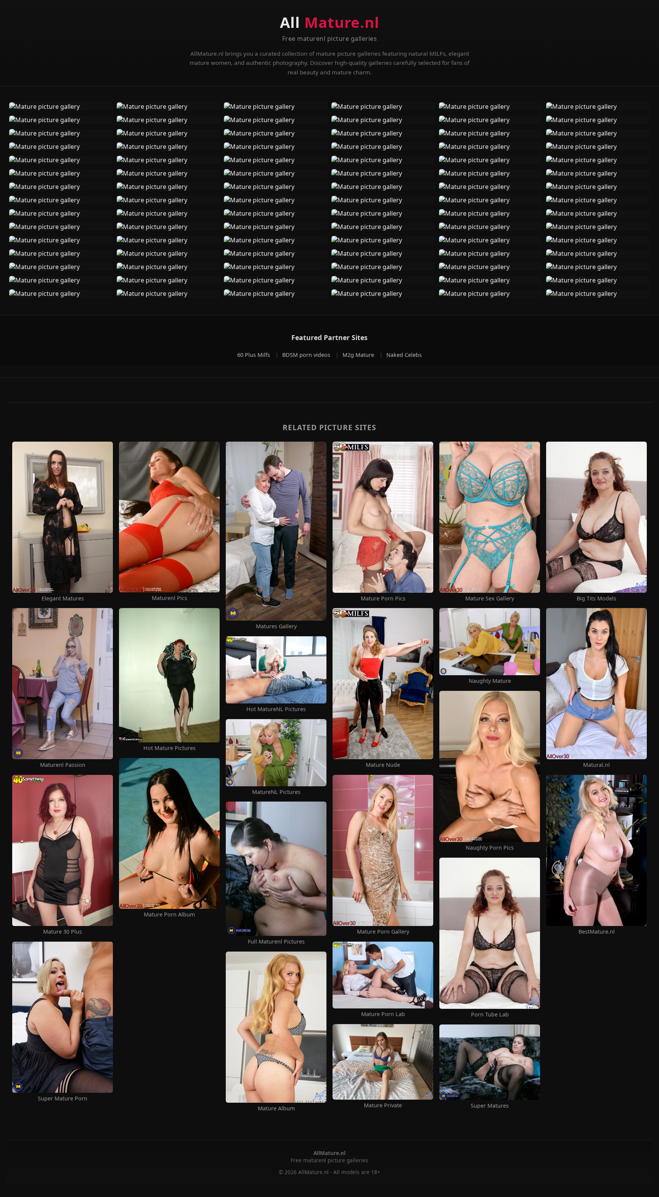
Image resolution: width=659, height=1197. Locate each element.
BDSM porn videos (307, 354)
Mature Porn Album (169, 914)
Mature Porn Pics (383, 598)
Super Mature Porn (62, 1098)
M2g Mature (359, 354)
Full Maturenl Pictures (276, 941)
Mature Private (383, 1105)
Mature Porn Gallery (383, 931)
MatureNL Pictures (276, 792)
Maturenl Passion (62, 764)
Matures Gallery (276, 626)
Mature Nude (383, 764)
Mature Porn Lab (383, 1014)
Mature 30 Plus (62, 931)
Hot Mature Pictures (169, 748)
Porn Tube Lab (490, 1014)
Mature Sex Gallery (489, 598)
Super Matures (490, 1105)
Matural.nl (596, 764)
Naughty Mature (490, 681)
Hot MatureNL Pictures (276, 709)
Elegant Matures (63, 598)
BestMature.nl (597, 931)
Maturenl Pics (169, 598)
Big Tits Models (596, 598)
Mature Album (276, 1108)
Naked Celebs (404, 354)
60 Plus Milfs (254, 354)
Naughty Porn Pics (490, 847)
